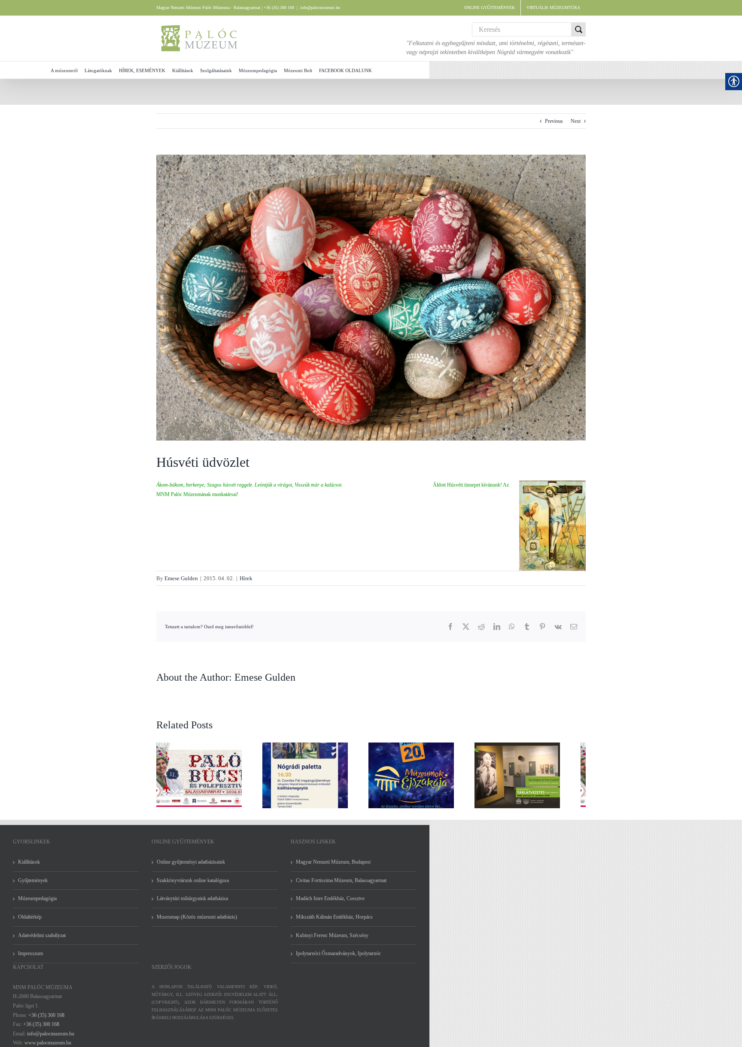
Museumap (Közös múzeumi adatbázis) (197, 922)
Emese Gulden (181, 578)
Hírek (246, 578)
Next (576, 121)
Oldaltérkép (30, 922)
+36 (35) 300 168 (46, 1020)
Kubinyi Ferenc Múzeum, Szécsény (332, 940)
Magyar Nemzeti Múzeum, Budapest (333, 867)
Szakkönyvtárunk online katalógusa (193, 886)
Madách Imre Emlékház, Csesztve (330, 904)
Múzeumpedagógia (37, 904)
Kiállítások (29, 867)
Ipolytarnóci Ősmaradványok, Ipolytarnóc (338, 959)
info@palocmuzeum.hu (320, 7)
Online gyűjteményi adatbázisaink (191, 867)
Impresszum (30, 959)
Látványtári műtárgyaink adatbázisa (192, 904)
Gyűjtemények (33, 886)
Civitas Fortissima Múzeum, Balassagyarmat (341, 886)
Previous (554, 121)
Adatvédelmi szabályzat (42, 940)
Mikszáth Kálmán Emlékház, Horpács (334, 922)
